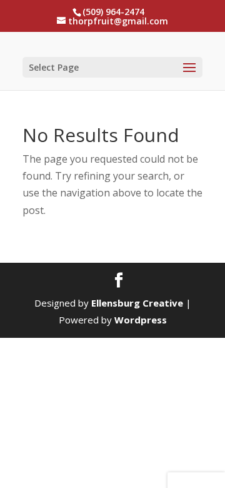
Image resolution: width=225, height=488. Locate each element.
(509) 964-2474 (113, 12)
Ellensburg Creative (137, 303)
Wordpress (140, 319)
